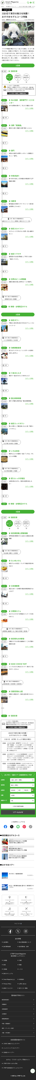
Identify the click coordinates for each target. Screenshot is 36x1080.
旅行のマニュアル (8, 973)
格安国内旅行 (5, 999)
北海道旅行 (5, 1009)
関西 (20, 964)
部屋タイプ (4, 800)
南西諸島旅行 (5, 1018)
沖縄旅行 (4, 1004)
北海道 (5, 969)
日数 (2, 795)
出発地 (3, 780)
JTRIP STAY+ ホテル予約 (10, 1063)
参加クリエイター (8, 988)
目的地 (3, 785)
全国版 (5, 960)
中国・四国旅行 (6, 1023)
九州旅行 (4, 1014)
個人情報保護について (25, 942)
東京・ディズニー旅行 (8, 1028)
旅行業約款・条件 (24, 946)
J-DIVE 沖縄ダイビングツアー (11, 1043)
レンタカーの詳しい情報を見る (17, 93)
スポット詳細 (29, 108)
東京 (4, 964)
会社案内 (5, 942)
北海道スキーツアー (8, 1052)
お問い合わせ (22, 983)
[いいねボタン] (32, 1071)
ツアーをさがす (18, 812)
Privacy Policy (7, 983)
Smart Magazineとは (9, 979)
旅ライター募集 (23, 988)
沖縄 (20, 960)
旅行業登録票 (7, 946)
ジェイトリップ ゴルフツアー (11, 1048)
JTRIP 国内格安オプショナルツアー (13, 1068)
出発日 (3, 790)
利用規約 (21, 979)
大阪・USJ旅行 (6, 1032)
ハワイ (21, 969)
